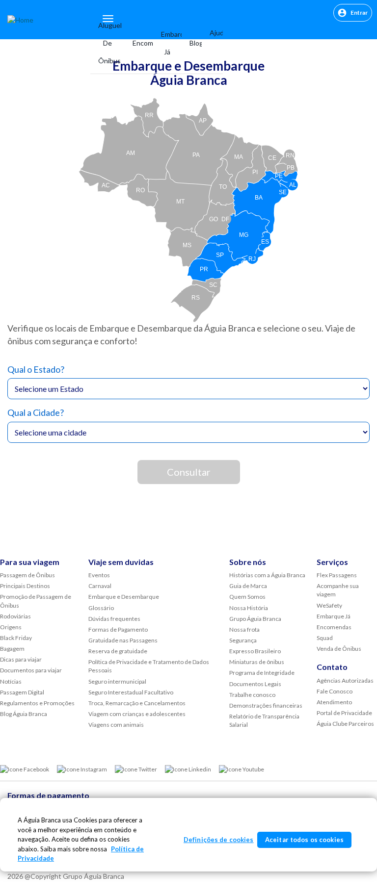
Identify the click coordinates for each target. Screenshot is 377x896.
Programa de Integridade (262, 672)
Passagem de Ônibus (27, 575)
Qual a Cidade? (35, 412)
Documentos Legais (255, 684)
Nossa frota (244, 629)
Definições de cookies (219, 840)
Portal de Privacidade (344, 713)
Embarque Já (167, 43)
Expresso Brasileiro (255, 651)
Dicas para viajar (21, 659)
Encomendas (139, 43)
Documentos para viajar (31, 670)
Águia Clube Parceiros (345, 723)
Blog (191, 43)
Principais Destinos (25, 585)
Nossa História (248, 608)
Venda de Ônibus (339, 648)
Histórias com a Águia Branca (267, 575)
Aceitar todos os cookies (304, 840)
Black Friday (16, 637)
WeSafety (329, 605)
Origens (11, 627)
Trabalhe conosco (252, 694)
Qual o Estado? (35, 369)
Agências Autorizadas (345, 680)
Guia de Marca (248, 585)
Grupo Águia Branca (255, 618)
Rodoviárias (15, 616)
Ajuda (212, 32)
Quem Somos (247, 596)
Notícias (11, 681)
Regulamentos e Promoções (37, 703)
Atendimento (334, 702)
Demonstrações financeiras (265, 705)
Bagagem (12, 648)
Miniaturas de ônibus (256, 662)
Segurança (243, 640)
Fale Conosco (334, 691)
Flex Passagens (337, 575)
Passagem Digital (22, 692)
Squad (325, 637)
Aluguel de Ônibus (107, 43)
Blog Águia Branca (23, 713)
